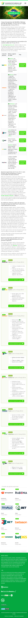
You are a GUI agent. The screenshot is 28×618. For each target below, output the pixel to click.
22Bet (9, 135)
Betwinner (10, 145)
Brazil (12, 551)
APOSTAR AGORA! (22, 65)
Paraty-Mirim (20, 262)
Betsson (11, 74)
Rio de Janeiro (17, 551)
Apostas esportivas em (6, 551)
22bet (9, 130)
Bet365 (11, 58)
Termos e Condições (9, 616)
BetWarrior (12, 103)
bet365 (3, 195)
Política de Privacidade (19, 616)
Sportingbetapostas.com (8, 45)
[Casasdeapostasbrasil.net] (11, 3)
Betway (7, 195)
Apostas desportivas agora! (15, 279)
